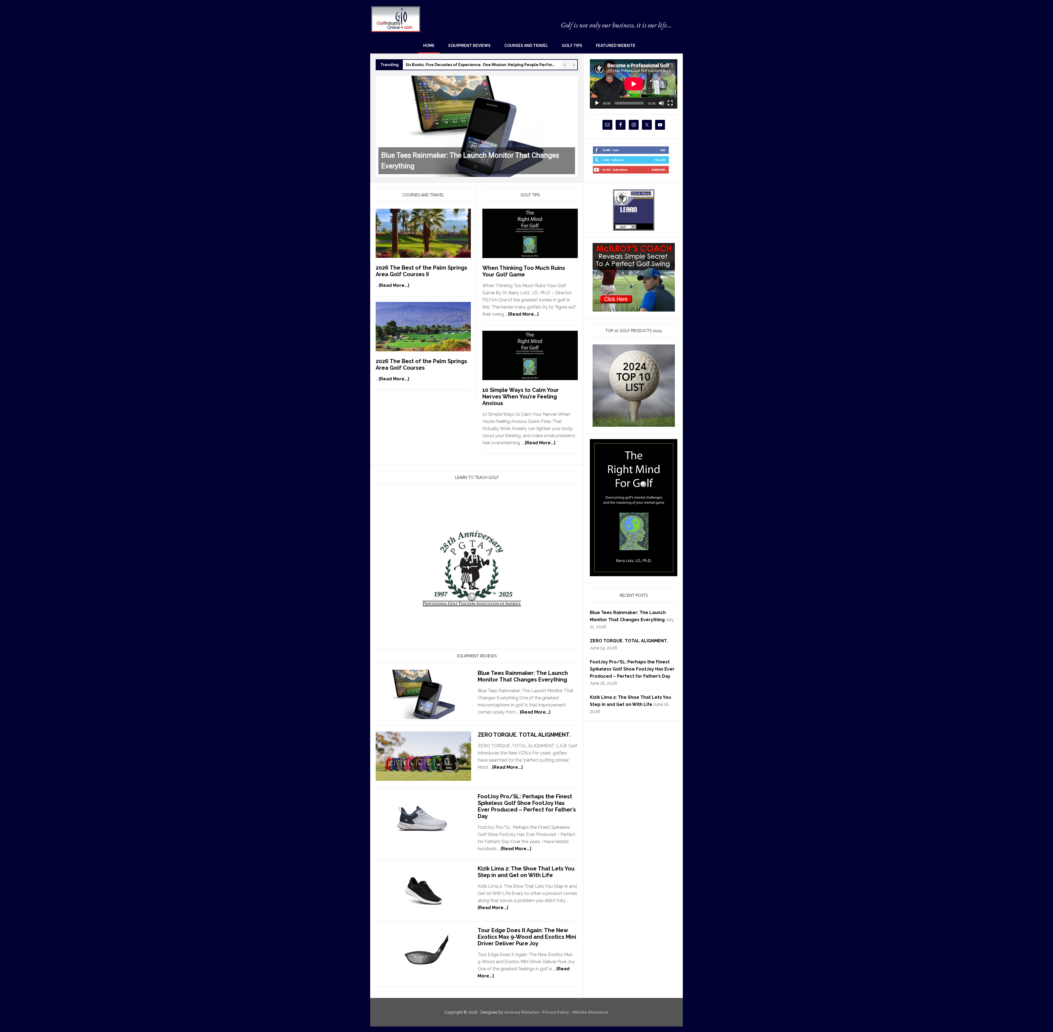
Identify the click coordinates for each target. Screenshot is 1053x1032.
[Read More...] (394, 285)
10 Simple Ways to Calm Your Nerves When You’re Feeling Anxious (520, 396)
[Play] (597, 103)
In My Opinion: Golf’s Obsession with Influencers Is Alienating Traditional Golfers (482, 65)
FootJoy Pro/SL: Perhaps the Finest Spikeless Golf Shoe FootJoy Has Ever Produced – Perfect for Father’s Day (527, 806)
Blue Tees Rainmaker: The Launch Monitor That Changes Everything (523, 676)
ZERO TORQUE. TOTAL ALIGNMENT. (524, 734)
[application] (633, 83)
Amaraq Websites (521, 1012)
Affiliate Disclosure (590, 1012)
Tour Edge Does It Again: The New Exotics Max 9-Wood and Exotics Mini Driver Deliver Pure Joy (527, 937)
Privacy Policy (555, 1012)
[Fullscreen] (670, 103)
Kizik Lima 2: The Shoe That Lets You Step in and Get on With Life (526, 871)
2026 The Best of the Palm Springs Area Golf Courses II (421, 271)
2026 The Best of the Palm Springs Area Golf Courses (421, 364)
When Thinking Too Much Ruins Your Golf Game (523, 271)
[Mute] (661, 103)
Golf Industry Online (395, 18)
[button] (477, 126)
